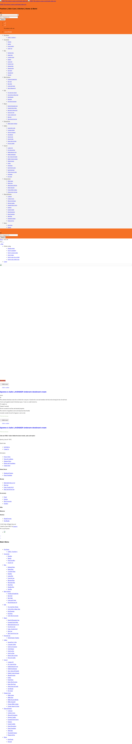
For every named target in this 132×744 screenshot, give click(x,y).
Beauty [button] (5, 103)
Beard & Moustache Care (12, 105)
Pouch (5, 497)
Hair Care (9, 117)
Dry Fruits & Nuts (11, 150)
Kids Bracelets (10, 97)
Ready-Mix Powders (12, 167)
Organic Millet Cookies (12, 189)
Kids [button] (5, 90)
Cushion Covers (11, 198)
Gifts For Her (10, 136)
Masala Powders (11, 161)
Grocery (6, 660)
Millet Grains (10, 181)
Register (10, 31)
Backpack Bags (11, 52)
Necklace (6, 503)
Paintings (9, 207)
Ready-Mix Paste (11, 170)
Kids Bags (10, 99)
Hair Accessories (8, 501)
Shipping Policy (7, 461)
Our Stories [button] (6, 35)
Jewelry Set (10, 48)
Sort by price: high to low (13, 259)
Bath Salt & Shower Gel (12, 110)
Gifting (5, 640)
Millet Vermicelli (11, 187)
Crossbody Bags (11, 57)
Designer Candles (11, 203)
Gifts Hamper (10, 134)
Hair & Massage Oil (12, 88)
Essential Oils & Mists (12, 108)
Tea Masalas (10, 174)
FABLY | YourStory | (12, 37)
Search (3, 19)
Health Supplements (12, 154)
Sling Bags (10, 70)
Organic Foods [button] (7, 178)
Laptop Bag (10, 61)
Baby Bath (10, 83)
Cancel (5, 261)
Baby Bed (10, 81)
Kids (5, 604)
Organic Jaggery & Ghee (12, 192)
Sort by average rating (13, 252)
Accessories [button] (6, 39)
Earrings (6, 499)
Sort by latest (11, 255)
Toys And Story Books (12, 92)
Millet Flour (10, 183)
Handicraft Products (8, 473)
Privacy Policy (7, 456)
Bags (5, 565)
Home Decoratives (11, 212)
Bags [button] (5, 50)
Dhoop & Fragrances (12, 200)
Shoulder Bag (10, 72)
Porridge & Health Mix (12, 79)
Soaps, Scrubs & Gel (12, 114)
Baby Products (7, 591)
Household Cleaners (11, 218)
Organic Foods (7, 693)
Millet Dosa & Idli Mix (12, 185)
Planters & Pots (11, 220)
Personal (9, 227)
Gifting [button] (5, 125)
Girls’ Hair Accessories (12, 101)
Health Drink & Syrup (12, 152)
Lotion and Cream (11, 86)
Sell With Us (7, 447)
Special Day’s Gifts (11, 128)
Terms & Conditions (8, 459)
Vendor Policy (7, 465)
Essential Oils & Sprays (12, 205)
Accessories (6, 554)
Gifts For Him (10, 139)
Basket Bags (10, 55)
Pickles (9, 163)
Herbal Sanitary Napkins (12, 123)
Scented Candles (11, 209)
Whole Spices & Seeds (12, 172)
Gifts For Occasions (11, 132)
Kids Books (10, 225)
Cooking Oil (10, 147)
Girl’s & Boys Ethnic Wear (13, 94)
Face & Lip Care (11, 112)
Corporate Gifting (11, 130)
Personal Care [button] (7, 121)
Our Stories (6, 549)
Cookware (10, 196)
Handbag (9, 59)
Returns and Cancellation (9, 463)
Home (1, 239)
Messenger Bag (11, 68)
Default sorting (11, 248)
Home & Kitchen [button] (7, 194)
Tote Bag (9, 74)
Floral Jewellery (11, 46)
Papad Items (10, 165)
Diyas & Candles (11, 143)
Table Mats (10, 216)
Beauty (5, 618)
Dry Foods (10, 176)
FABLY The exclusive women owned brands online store (13, 4)
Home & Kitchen (8, 708)
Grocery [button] (6, 145)
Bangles (9, 44)
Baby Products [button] (7, 77)
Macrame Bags (10, 66)
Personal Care (7, 635)
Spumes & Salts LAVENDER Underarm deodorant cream (23, 392)
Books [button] (5, 223)
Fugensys (15, 526)
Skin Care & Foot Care (12, 119)
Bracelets (9, 41)
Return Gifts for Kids (12, 141)
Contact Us (6, 449)
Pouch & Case (10, 63)
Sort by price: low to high (13, 257)
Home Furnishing (11, 214)
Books (5, 737)
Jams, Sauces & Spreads (12, 156)
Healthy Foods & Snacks (12, 158)
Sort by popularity (12, 250)
